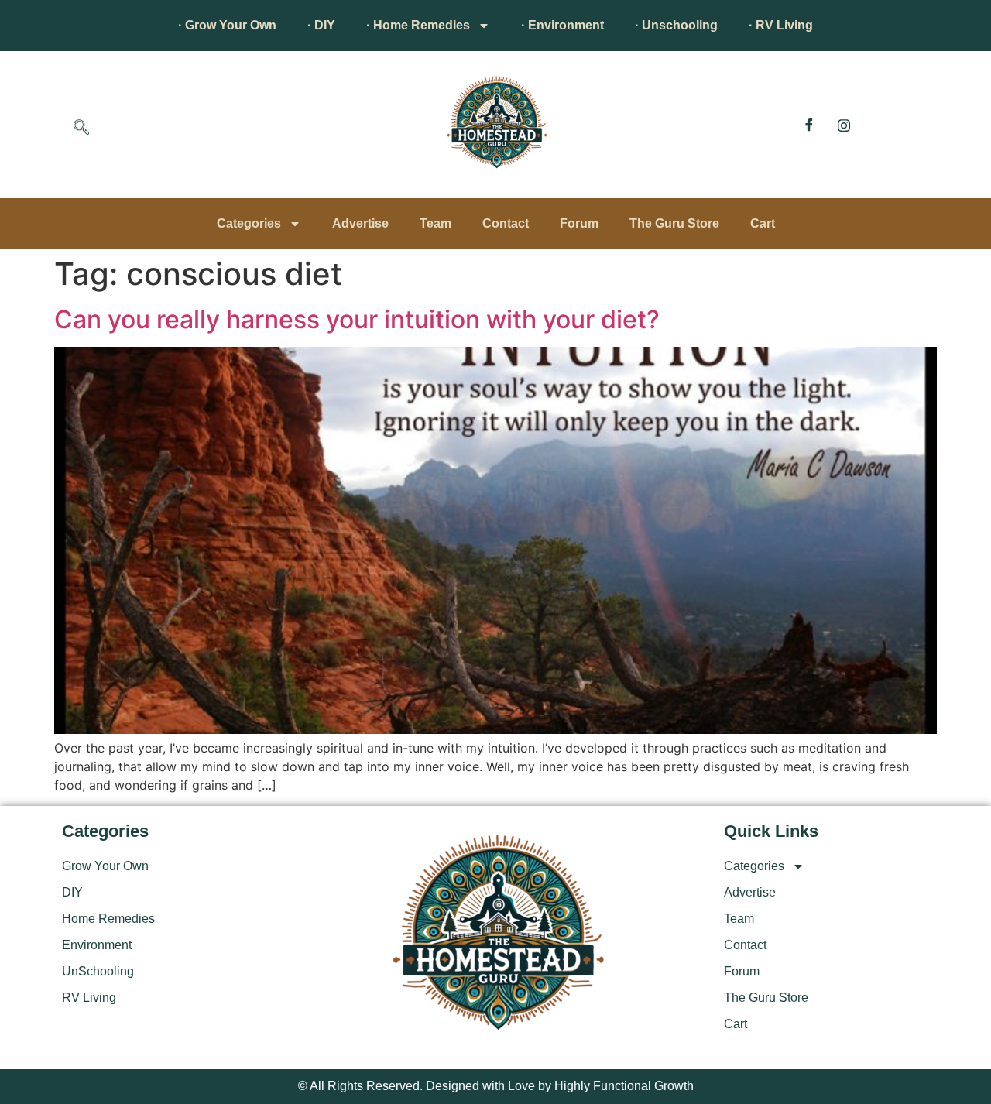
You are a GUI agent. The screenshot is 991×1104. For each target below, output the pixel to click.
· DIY (321, 25)
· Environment (562, 25)
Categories (249, 223)
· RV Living (781, 25)
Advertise (360, 223)
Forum (579, 223)
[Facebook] (809, 124)
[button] (81, 128)
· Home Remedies (418, 25)
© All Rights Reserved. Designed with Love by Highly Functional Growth (496, 1085)
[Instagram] (844, 124)
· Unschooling (676, 25)
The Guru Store (674, 223)
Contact (505, 223)
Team (435, 223)
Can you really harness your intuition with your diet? (357, 319)
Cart (762, 223)
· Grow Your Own (227, 25)
